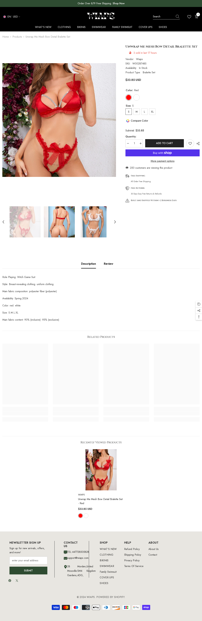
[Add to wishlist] (190, 143)
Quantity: (130, 136)
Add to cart (164, 143)
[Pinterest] (9, 580)
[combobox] (163, 16)
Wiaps (139, 59)
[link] (25, 413)
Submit (28, 570)
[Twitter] (17, 580)
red (80, 515)
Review (108, 264)
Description (88, 264)
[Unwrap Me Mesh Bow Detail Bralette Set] (101, 469)
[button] (3, 222)
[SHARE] (197, 143)
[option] (59, 120)
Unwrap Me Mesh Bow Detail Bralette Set (100, 501)
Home (5, 37)
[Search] (166, 16)
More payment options (163, 161)
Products (17, 37)
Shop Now (119, 3)
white (86, 515)
